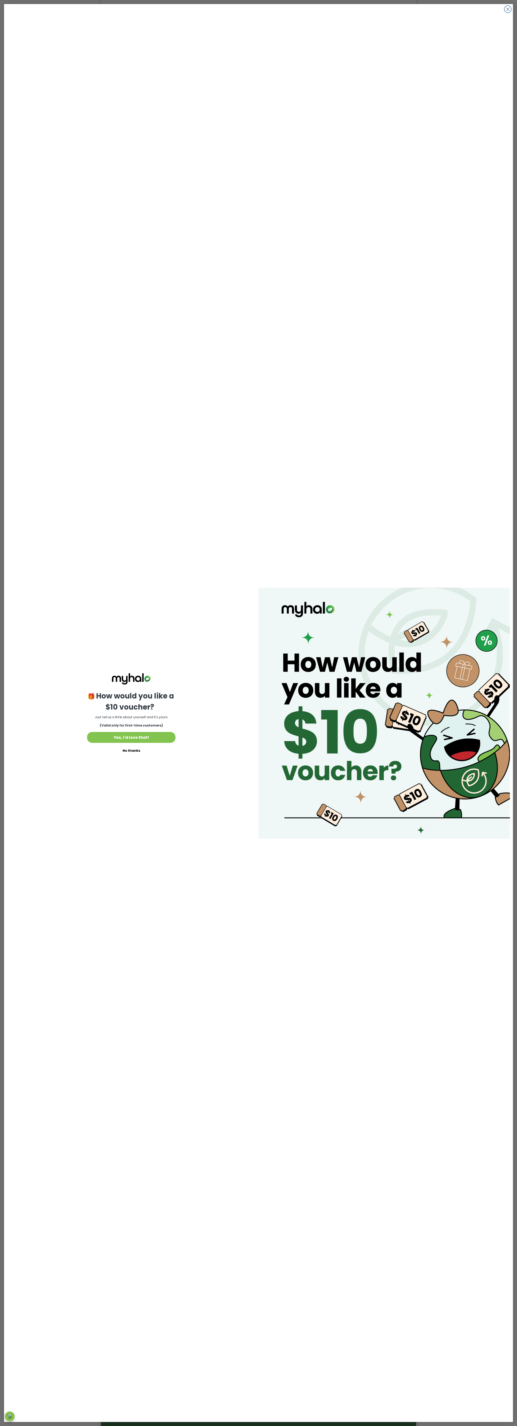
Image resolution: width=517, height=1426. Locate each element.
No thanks (131, 750)
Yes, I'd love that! (131, 737)
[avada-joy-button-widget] (10, 1416)
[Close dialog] (507, 9)
